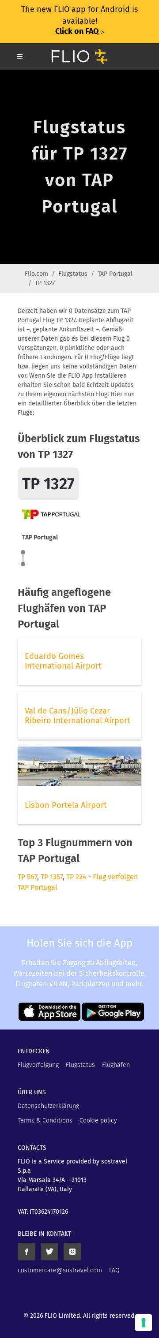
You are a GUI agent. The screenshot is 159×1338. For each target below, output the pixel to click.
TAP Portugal (115, 274)
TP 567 (27, 877)
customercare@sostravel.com (60, 1270)
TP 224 (76, 877)
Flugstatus (72, 274)
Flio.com (36, 274)
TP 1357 (52, 877)
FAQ (114, 1270)
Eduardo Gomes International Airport (63, 661)
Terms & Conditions (45, 1120)
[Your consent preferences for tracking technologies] (143, 1322)
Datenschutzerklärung (48, 1106)
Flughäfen (116, 1065)
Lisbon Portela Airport (66, 805)
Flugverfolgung (38, 1065)
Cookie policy (98, 1120)
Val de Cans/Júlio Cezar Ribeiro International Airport (77, 715)
